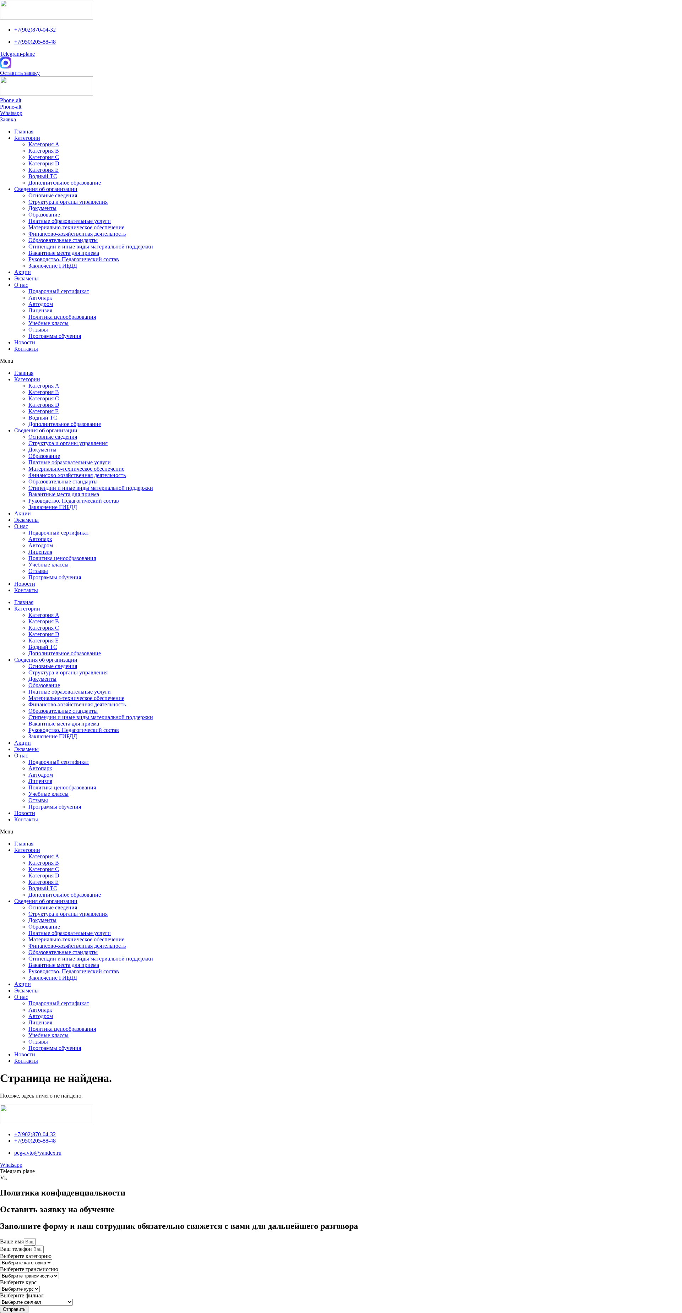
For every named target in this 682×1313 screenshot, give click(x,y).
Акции (22, 272)
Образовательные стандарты (63, 240)
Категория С (43, 157)
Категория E (43, 170)
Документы (42, 208)
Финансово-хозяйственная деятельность (77, 234)
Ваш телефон (16, 1249)
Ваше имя (12, 1241)
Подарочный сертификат (58, 291)
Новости (24, 342)
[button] (20, 73)
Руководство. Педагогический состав (73, 259)
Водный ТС (42, 176)
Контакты (26, 349)
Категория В (43, 151)
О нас (21, 285)
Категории (27, 138)
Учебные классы (48, 323)
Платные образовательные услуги (69, 221)
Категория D (43, 163)
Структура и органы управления (68, 202)
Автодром (40, 304)
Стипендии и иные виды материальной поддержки (90, 247)
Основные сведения (52, 195)
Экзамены (26, 278)
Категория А (43, 144)
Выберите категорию (26, 1256)
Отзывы (38, 330)
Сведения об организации (45, 189)
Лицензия (40, 310)
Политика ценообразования (62, 317)
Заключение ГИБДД (52, 266)
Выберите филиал (22, 1295)
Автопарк (40, 298)
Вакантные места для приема (63, 253)
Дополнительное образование (64, 183)
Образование (44, 215)
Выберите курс (18, 1282)
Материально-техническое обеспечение (76, 227)
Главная (23, 131)
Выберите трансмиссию (29, 1269)
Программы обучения (54, 336)
